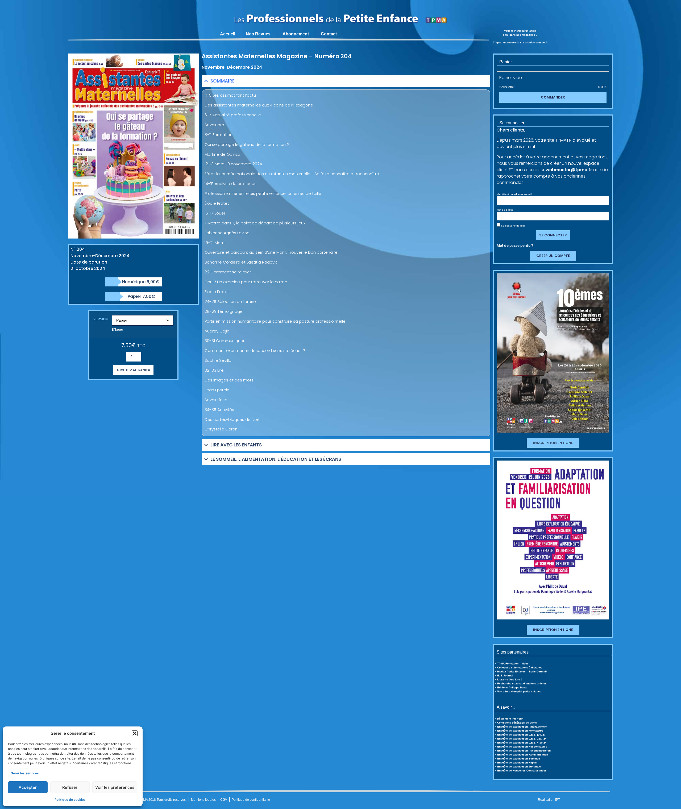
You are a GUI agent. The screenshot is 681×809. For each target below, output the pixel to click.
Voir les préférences (114, 787)
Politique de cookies (70, 800)
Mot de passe (505, 209)
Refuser (69, 787)
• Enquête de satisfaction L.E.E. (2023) (520, 734)
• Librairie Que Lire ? (508, 679)
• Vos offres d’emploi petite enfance (518, 691)
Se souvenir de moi (512, 225)
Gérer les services (25, 773)
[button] (134, 733)
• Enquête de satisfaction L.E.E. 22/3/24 (521, 738)
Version (100, 319)
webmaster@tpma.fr (569, 170)
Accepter (28, 787)
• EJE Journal (504, 675)
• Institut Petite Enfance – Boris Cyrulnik (521, 671)
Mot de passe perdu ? (515, 245)
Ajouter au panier (133, 370)
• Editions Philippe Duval (511, 687)
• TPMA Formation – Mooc (512, 663)
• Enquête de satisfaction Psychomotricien (523, 750)
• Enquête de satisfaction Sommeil (517, 758)
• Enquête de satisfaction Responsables (521, 746)
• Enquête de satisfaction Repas (516, 762)
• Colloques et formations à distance (518, 667)
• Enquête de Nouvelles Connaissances (521, 770)
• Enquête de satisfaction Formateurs (519, 730)
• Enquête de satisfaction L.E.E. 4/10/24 (521, 742)
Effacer (117, 329)
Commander (553, 97)
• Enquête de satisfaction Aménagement (521, 726)
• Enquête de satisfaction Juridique (518, 766)
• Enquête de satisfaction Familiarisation (521, 754)
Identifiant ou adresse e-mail (514, 194)
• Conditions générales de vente (516, 722)
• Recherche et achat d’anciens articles (521, 683)
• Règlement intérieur (509, 718)
